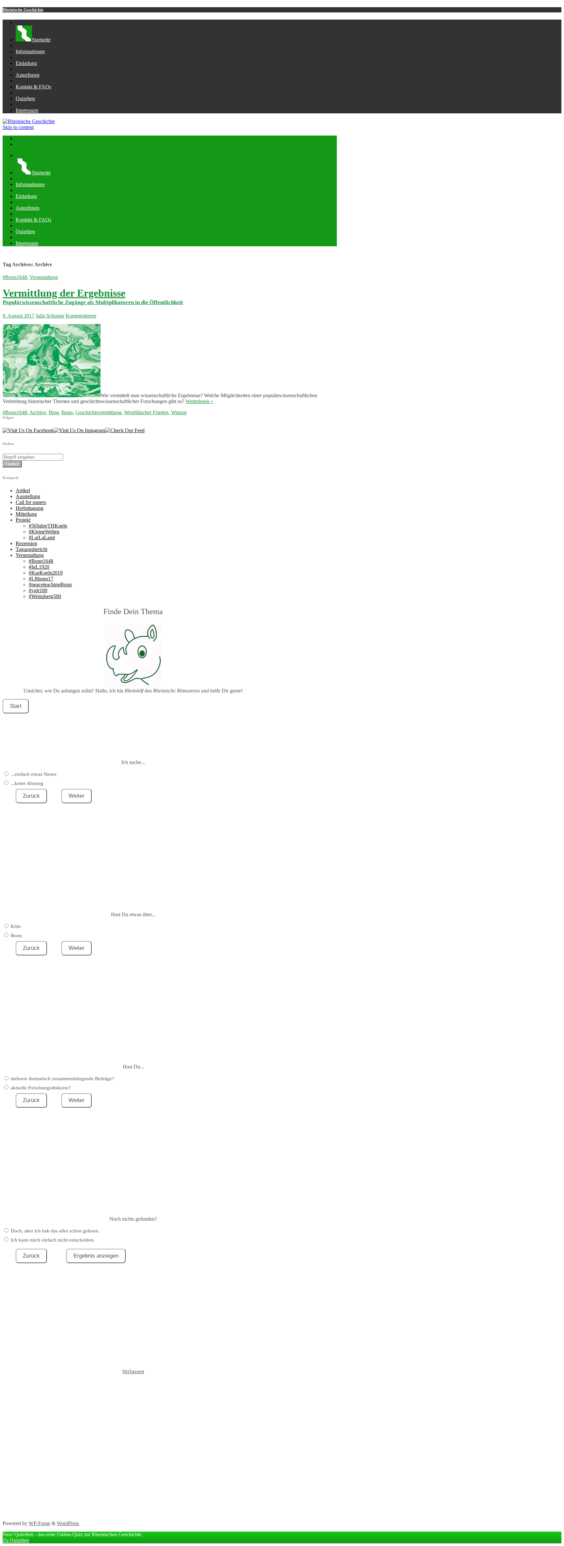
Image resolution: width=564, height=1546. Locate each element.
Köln (16, 926)
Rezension (26, 543)
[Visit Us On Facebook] (28, 430)
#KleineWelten (44, 531)
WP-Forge (39, 1523)
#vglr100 (38, 590)
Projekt (23, 520)
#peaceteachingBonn (50, 584)
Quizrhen (25, 98)
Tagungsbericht (31, 549)
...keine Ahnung (27, 783)
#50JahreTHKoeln (48, 526)
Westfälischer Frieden (146, 412)
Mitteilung (26, 514)
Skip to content (18, 127)
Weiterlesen (199, 401)
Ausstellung (28, 496)
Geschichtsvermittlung (98, 412)
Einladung (26, 63)
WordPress (68, 1523)
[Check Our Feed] (125, 430)
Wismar (179, 412)
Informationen (30, 51)
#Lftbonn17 (41, 578)
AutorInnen (27, 75)
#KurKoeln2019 (46, 573)
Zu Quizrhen (16, 1540)
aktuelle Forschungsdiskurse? (41, 1087)
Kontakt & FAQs (33, 87)
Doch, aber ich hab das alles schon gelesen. (55, 1230)
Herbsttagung (29, 508)
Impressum (27, 110)
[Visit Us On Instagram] (79, 430)
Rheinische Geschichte (23, 9)
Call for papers (31, 502)
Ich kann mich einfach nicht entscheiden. (53, 1240)
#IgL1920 (39, 567)
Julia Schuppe (50, 315)
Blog (54, 412)
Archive (37, 412)
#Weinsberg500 (45, 596)
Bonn (67, 412)
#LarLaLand (42, 537)
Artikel (23, 490)
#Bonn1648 (15, 277)
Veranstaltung (44, 277)
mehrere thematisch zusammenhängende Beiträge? (62, 1078)
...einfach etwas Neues (33, 774)
